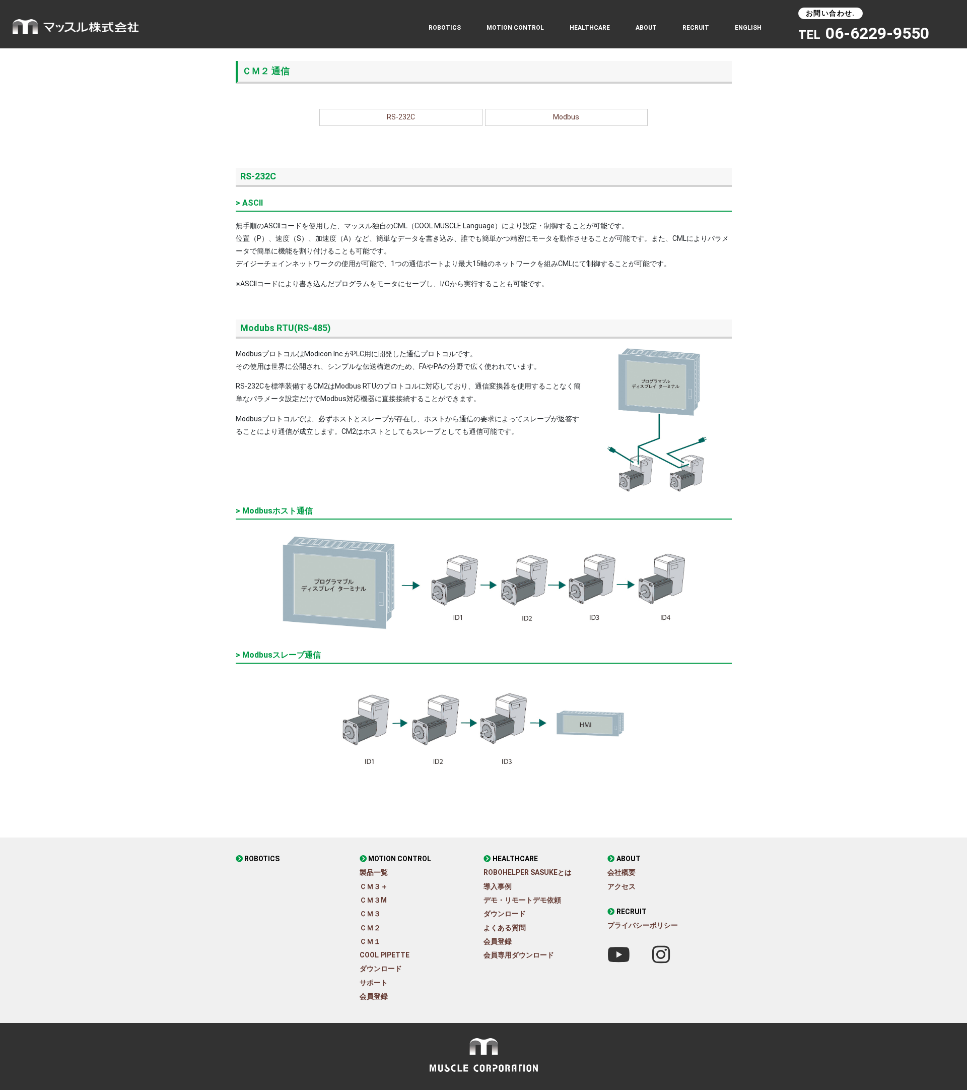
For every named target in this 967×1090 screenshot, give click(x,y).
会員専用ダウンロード (519, 955)
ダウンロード (381, 969)
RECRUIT (695, 27)
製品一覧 (374, 872)
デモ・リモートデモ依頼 (522, 900)
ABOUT (646, 27)
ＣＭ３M (373, 900)
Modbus (566, 117)
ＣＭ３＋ (374, 886)
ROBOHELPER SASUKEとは (528, 872)
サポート (374, 983)
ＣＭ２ (370, 928)
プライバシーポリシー (642, 925)
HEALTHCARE (515, 859)
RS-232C (401, 117)
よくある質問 (505, 928)
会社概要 (621, 872)
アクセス (621, 886)
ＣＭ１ (370, 941)
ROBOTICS (445, 27)
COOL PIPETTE (384, 955)
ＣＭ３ (370, 914)
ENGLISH (748, 27)
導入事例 (498, 886)
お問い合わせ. (830, 13)
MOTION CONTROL (399, 859)
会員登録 (374, 996)
